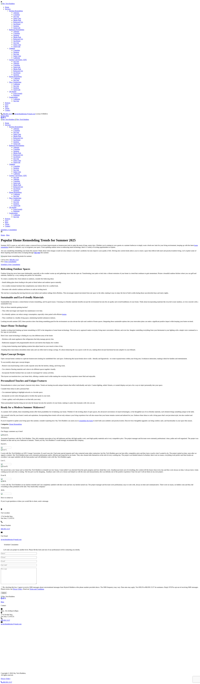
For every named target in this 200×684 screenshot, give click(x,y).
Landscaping (13, 97)
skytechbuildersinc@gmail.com (25, 114)
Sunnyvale (16, 28)
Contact (7, 110)
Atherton (16, 13)
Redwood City (18, 22)
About (7, 108)
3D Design (12, 91)
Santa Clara (17, 18)
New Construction (15, 82)
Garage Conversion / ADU (18, 60)
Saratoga (16, 26)
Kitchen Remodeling (16, 11)
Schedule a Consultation (9, 230)
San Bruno (16, 24)
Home (7, 7)
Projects (7, 103)
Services (8, 9)
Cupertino (16, 15)
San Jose (16, 16)
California (16, 58)
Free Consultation (10, 261)
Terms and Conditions (37, 589)
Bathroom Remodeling (16, 30)
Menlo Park (17, 20)
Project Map (5, 116)
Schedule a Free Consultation (10, 264)
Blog (6, 106)
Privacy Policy (17, 589)
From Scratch (17, 93)
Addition (12, 48)
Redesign (16, 95)
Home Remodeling (15, 76)
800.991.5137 (7, 114)
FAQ (6, 105)
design (64, 314)
